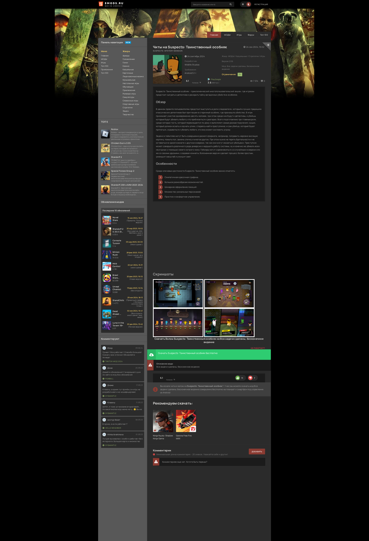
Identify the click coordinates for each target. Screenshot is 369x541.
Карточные (128, 73)
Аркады (126, 55)
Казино (126, 66)
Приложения (107, 69)
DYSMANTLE (110, 396)
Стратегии (128, 107)
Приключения (129, 90)
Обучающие (128, 86)
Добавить (257, 451)
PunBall (109, 378)
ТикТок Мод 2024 (114, 361)
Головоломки (129, 59)
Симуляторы (128, 97)
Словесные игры (130, 100)
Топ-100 (264, 34)
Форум (251, 34)
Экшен (126, 111)
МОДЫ (227, 34)
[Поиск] (230, 4)
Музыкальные (129, 80)
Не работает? (258, 348)
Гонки (125, 62)
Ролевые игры (129, 93)
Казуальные (128, 69)
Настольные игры (131, 83)
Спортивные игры (131, 104)
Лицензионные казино (133, 76)
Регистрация (261, 4)
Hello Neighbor (113, 428)
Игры (239, 34)
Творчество (128, 114)
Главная (214, 34)
